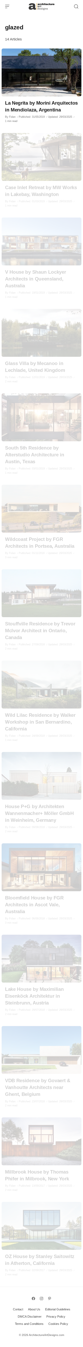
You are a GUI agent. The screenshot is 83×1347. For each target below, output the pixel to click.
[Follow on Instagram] (41, 1298)
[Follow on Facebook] (33, 1298)
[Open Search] (76, 6)
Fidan (12, 116)
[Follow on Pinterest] (49, 1298)
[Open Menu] (7, 6)
